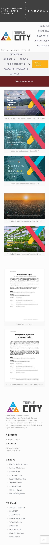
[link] (24, 105)
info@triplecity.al (7, 13)
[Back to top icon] (43, 539)
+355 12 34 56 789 (9, 11)
